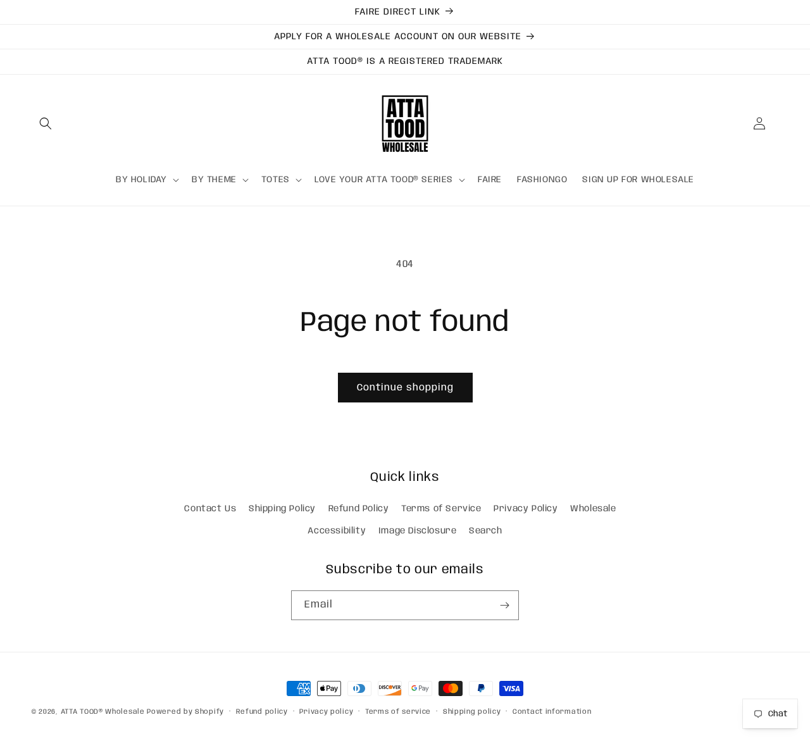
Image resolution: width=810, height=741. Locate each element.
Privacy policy (326, 712)
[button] (45, 123)
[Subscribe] (504, 605)
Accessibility (337, 530)
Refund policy (262, 712)
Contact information (552, 712)
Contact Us (210, 508)
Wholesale (593, 508)
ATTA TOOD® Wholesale (103, 712)
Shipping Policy (282, 508)
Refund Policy (358, 508)
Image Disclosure (417, 530)
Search (485, 530)
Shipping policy (472, 712)
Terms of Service (441, 508)
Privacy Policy (526, 508)
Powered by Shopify (185, 712)
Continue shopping (405, 388)
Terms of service (398, 712)
